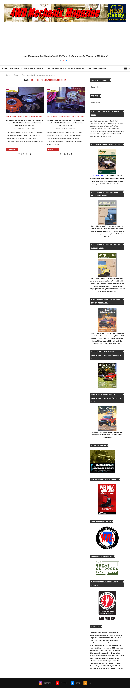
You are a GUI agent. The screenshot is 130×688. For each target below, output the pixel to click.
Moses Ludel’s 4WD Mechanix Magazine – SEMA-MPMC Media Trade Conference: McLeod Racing (65, 122)
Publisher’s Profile (96, 68)
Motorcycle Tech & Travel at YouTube (66, 68)
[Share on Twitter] (23, 154)
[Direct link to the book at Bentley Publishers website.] (107, 150)
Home (4, 68)
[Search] (129, 68)
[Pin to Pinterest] (26, 154)
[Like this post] (19, 154)
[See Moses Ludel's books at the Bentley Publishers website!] (107, 309)
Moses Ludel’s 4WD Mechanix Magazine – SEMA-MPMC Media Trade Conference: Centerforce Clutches (24, 122)
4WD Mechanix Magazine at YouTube (27, 68)
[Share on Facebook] (21, 154)
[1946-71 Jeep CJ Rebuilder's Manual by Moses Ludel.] (107, 202)
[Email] (66, 60)
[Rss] (69, 60)
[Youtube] (63, 60)
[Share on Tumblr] (30, 154)
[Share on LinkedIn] (28, 154)
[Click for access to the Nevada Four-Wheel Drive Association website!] (107, 527)
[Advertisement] (65, 38)
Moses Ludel (20, 128)
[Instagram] (60, 60)
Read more (11, 150)
